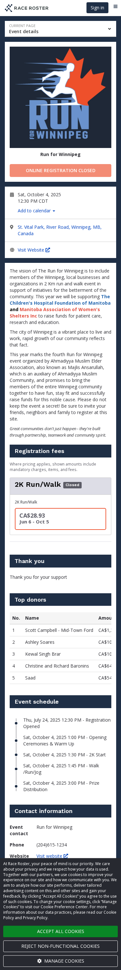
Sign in (97, 8)
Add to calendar (35, 211)
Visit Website (31, 250)
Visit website (50, 856)
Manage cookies (63, 961)
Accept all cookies (60, 931)
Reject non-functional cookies (60, 946)
